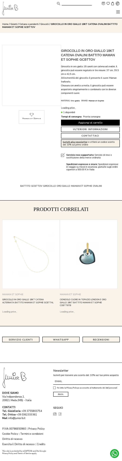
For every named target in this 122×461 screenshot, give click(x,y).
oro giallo (63, 185)
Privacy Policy (36, 428)
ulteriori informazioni (90, 129)
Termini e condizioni (31, 434)
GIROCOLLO (49, 185)
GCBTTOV (36, 185)
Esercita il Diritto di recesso (18, 444)
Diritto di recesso (12, 439)
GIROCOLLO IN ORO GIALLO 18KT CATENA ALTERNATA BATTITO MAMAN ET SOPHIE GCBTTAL (28, 301)
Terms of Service (24, 453)
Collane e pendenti (28, 24)
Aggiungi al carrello (90, 122)
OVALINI (97, 185)
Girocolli (44, 24)
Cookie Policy (10, 434)
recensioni (101, 339)
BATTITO (25, 185)
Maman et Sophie (81, 185)
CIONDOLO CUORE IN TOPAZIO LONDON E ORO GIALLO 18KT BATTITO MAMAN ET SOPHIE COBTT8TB (83, 302)
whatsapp (61, 339)
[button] (118, 12)
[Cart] (112, 4)
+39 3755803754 (31, 411)
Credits (41, 444)
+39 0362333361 (26, 414)
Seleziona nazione (117, 3)
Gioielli (13, 24)
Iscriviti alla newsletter (75, 142)
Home (5, 24)
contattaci (90, 135)
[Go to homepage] (10, 8)
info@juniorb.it (17, 418)
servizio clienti (21, 339)
